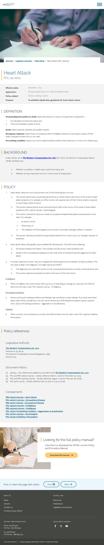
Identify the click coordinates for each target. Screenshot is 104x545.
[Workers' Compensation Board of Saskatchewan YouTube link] (66, 526)
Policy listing (39, 61)
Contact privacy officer (13, 510)
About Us (9, 61)
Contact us (8, 507)
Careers (7, 503)
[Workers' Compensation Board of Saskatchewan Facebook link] (55, 526)
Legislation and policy (24, 61)
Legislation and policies (62, 507)
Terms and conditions (10, 542)
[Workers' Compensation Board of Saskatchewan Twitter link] (60, 526)
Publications (58, 503)
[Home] (9, 5)
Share (67, 484)
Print (50, 484)
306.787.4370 (13, 525)
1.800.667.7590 (15, 528)
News (6, 500)
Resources (57, 500)
